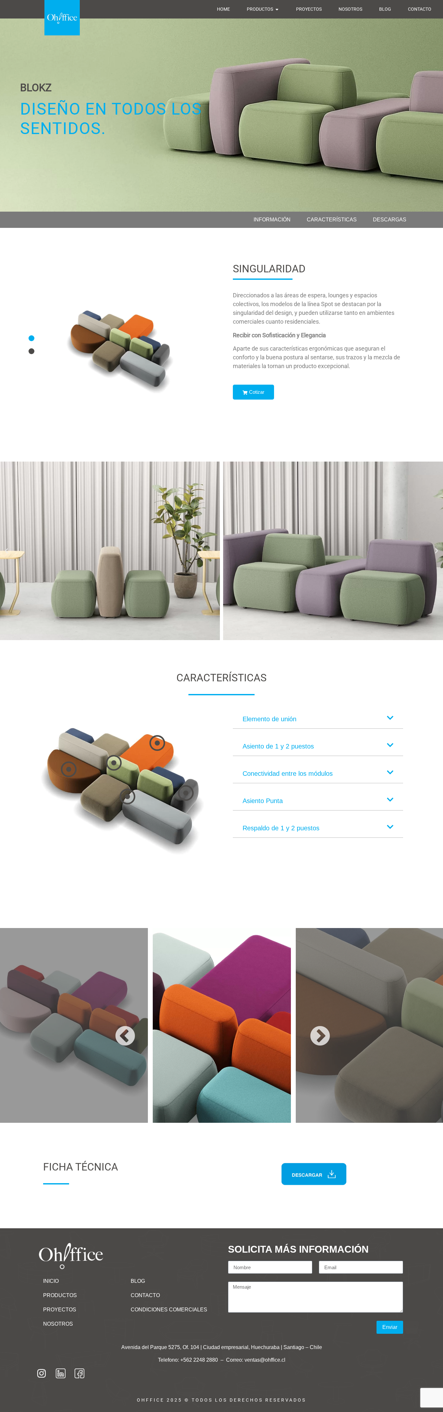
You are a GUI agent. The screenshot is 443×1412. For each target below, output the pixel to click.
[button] (31, 338)
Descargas (389, 219)
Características (332, 219)
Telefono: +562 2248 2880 (188, 1360)
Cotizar (256, 392)
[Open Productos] (277, 9)
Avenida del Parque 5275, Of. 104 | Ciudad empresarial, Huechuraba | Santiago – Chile (221, 1347)
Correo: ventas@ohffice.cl (255, 1360)
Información (272, 219)
